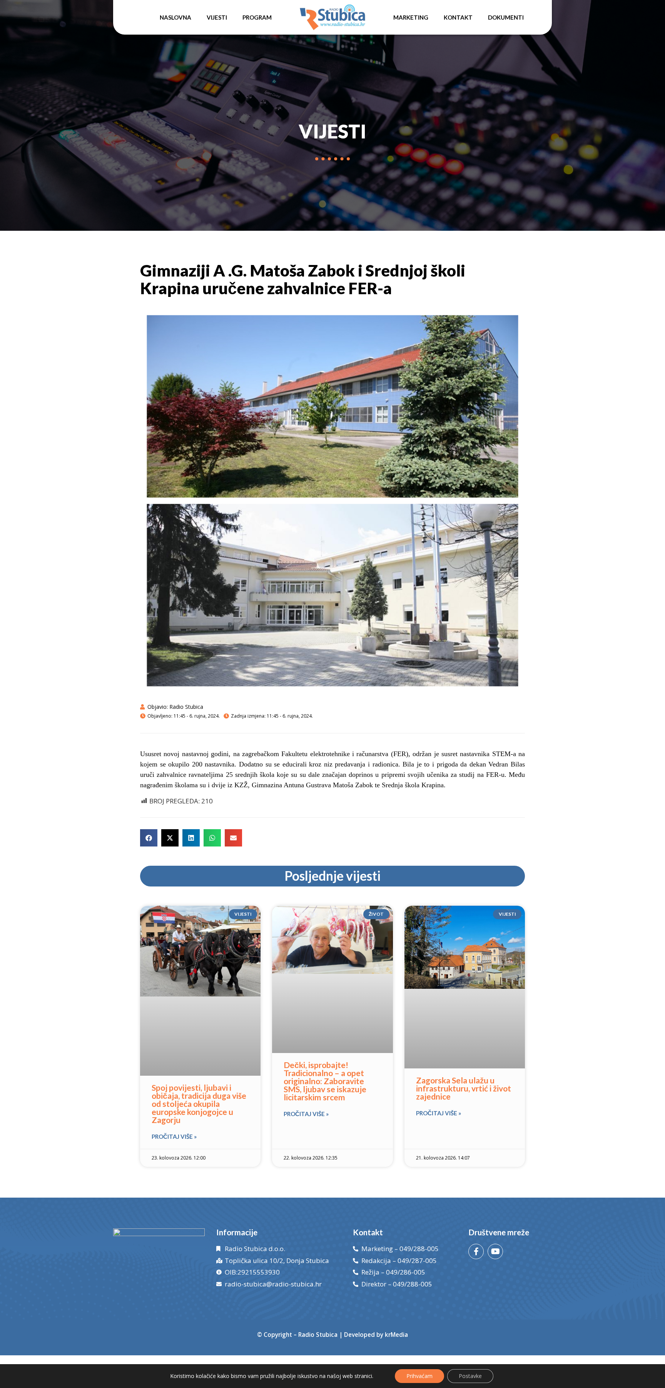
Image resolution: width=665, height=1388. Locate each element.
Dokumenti (506, 17)
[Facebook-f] (476, 1251)
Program (257, 17)
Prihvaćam (419, 1376)
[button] (148, 837)
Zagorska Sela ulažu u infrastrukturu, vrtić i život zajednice (463, 1088)
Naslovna (175, 17)
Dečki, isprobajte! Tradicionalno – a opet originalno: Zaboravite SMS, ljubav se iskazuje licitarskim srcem (325, 1081)
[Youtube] (495, 1251)
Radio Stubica (318, 1334)
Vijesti (217, 17)
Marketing (410, 17)
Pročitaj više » (174, 1136)
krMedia (396, 1334)
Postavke (470, 1376)
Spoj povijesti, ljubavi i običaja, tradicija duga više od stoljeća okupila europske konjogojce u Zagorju (199, 1104)
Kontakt (458, 17)
